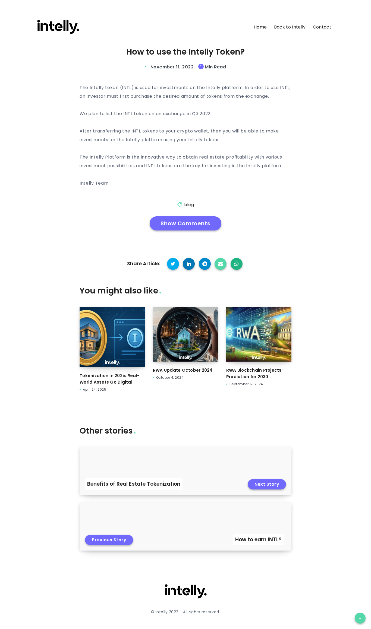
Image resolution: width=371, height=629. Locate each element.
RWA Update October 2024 (183, 370)
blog (189, 204)
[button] (360, 618)
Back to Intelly (290, 27)
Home (260, 27)
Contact (322, 27)
